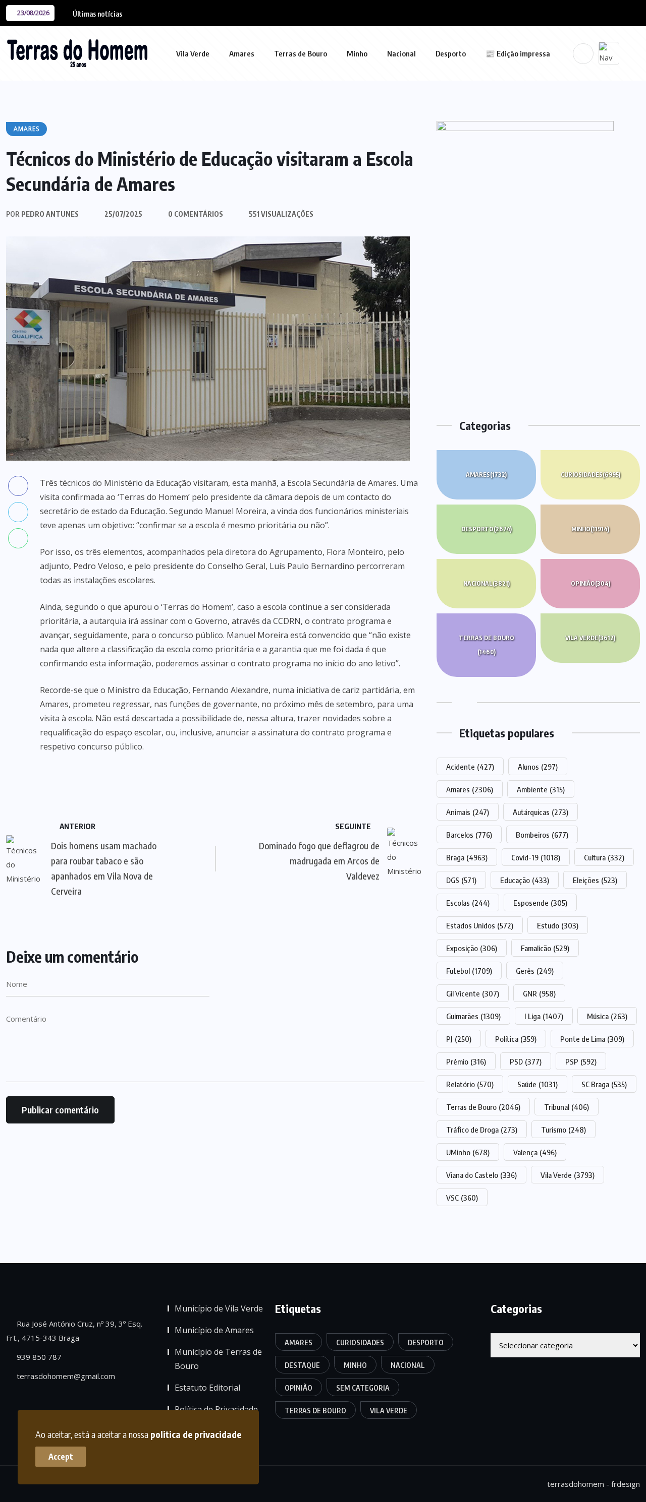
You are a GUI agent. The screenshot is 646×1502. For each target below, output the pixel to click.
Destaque (302, 1365)
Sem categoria (363, 1388)
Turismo (563, 1129)
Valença (535, 1152)
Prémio (466, 1061)
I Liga (543, 1016)
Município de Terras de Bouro (218, 1358)
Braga (467, 857)
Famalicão (545, 948)
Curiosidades (590, 474)
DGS (461, 880)
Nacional (401, 53)
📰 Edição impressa (518, 53)
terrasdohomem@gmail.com (65, 1376)
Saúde (537, 1084)
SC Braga (604, 1084)
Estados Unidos (479, 925)
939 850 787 (38, 1357)
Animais (467, 812)
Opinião (590, 583)
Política (515, 1038)
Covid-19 (535, 857)
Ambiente (541, 789)
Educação (524, 880)
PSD (526, 1061)
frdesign (625, 1484)
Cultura (604, 857)
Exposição (471, 948)
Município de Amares (214, 1330)
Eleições (595, 880)
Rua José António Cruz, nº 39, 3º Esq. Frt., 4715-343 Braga (74, 1331)
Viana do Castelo (481, 1174)
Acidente (470, 766)
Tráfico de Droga (481, 1129)
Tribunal (566, 1106)
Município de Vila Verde (219, 1308)
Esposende (540, 902)
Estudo (557, 925)
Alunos (538, 766)
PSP (581, 1061)
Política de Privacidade (216, 1409)
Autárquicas (540, 812)
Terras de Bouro (300, 53)
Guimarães (473, 1016)
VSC (462, 1197)
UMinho (468, 1152)
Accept (60, 1457)
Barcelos (469, 834)
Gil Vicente (472, 993)
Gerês (535, 970)
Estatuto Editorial (207, 1387)
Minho (357, 53)
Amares (241, 53)
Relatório (470, 1084)
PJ (458, 1038)
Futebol (469, 970)
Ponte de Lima (592, 1038)
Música (607, 1016)
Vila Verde (192, 53)
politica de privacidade (195, 1434)
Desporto (451, 53)
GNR (539, 993)
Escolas (468, 902)
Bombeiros (542, 834)
